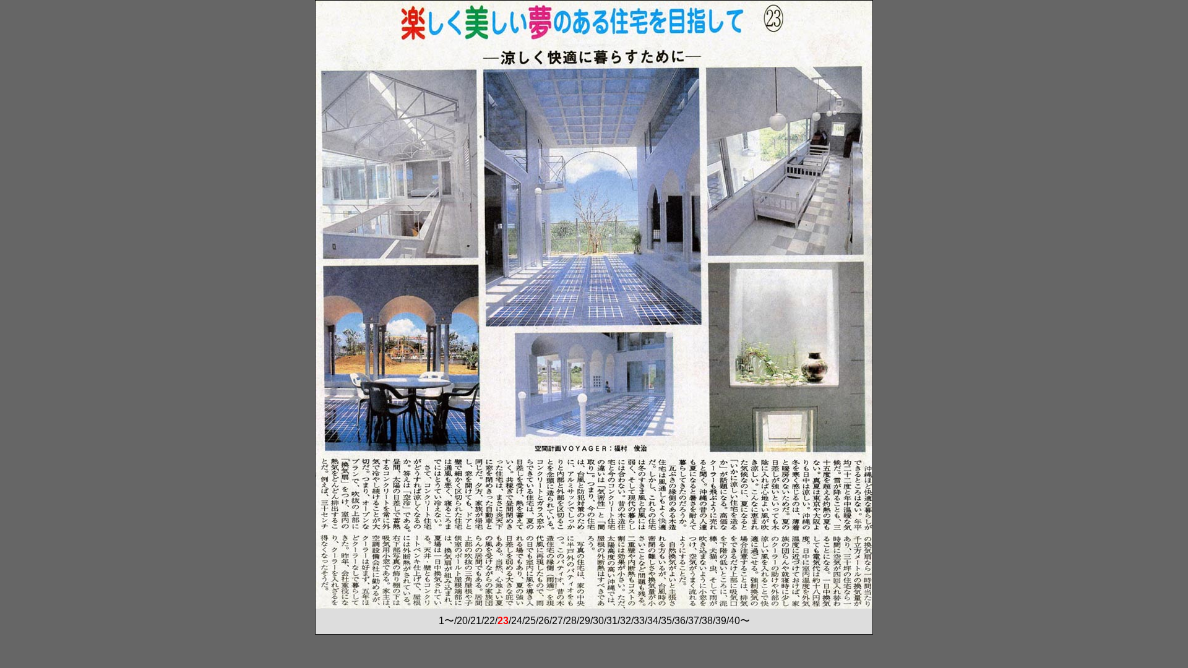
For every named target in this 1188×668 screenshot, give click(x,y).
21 (475, 620)
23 (503, 620)
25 (530, 620)
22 (489, 620)
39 (720, 620)
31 (612, 620)
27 (557, 620)
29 (584, 620)
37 (693, 620)
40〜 (739, 620)
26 (543, 620)
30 (598, 620)
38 (707, 620)
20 (462, 620)
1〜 (446, 620)
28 (571, 620)
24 (516, 620)
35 (666, 620)
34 (652, 620)
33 (639, 620)
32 (625, 620)
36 (680, 620)
